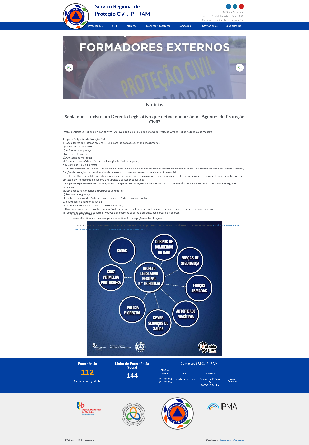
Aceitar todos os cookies (87, 230)
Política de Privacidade (226, 225)
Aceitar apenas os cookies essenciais (127, 230)
